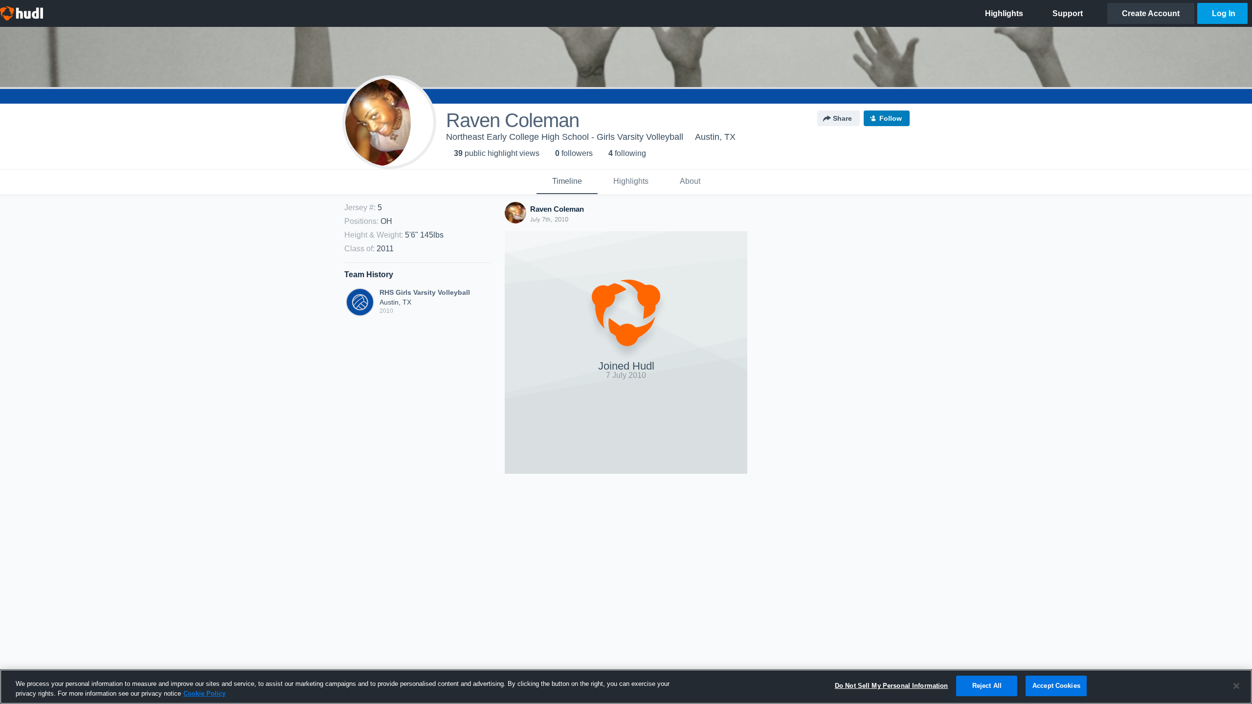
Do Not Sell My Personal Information (891, 685)
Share (842, 118)
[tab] (567, 182)
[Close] (1236, 686)
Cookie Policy (204, 693)
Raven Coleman (557, 209)
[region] (626, 686)
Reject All (987, 685)
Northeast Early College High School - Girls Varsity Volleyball (564, 137)
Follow (890, 118)
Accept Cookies (1056, 685)
